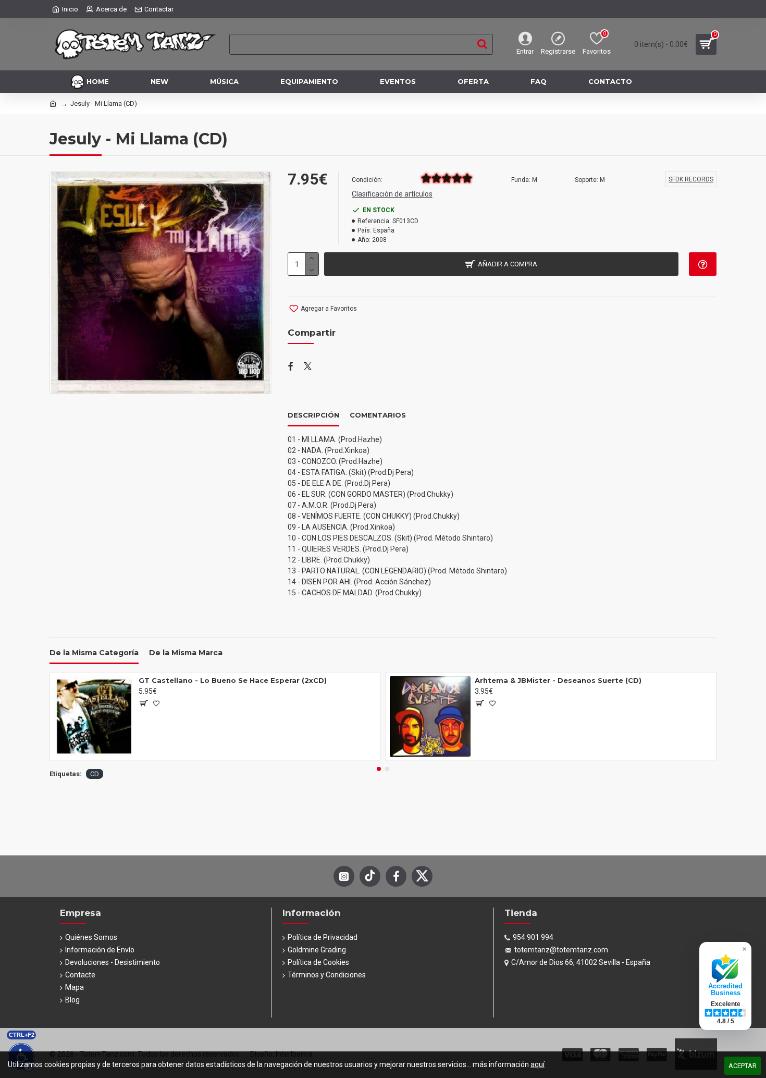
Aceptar (742, 1066)
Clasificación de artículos (392, 194)
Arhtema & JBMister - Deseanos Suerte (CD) (558, 680)
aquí (537, 1064)
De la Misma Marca (186, 652)
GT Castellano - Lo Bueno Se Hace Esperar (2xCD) (233, 680)
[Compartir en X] (308, 367)
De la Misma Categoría (94, 652)
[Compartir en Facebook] (290, 367)
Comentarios (378, 415)
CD (94, 774)
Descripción (313, 415)
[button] (379, 769)
